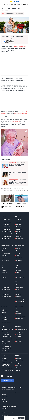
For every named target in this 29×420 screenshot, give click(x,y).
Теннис (18, 253)
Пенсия (3, 355)
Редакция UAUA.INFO (10, 13)
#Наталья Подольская (10, 188)
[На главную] (14, 1)
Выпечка (18, 358)
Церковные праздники (22, 329)
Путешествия (19, 292)
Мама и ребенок (20, 267)
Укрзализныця (5, 260)
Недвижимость (6, 253)
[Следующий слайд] (27, 4)
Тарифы (4, 255)
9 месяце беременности (20, 113)
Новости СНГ (5, 292)
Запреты (18, 336)
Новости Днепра (6, 224)
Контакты (4, 399)
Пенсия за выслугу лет (7, 370)
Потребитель (19, 287)
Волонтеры (5, 319)
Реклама (4, 394)
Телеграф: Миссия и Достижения (10, 406)
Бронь (17, 311)
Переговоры (5, 315)
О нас (3, 385)
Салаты (18, 367)
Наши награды (5, 396)
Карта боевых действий (5, 309)
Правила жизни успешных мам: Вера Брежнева (16, 165)
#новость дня (19, 190)
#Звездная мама (21, 188)
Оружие (4, 317)
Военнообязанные (21, 316)
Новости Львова (6, 229)
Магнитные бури (20, 299)
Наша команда (5, 401)
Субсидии (18, 226)
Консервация (19, 360)
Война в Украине (5, 306)
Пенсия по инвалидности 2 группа (8, 361)
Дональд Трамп (6, 332)
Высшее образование (21, 233)
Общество (18, 216)
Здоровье (18, 265)
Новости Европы (6, 284)
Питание (18, 270)
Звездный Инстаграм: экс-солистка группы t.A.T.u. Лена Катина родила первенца (17, 182)
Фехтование (19, 260)
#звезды (26, 190)
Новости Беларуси (6, 296)
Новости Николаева (7, 240)
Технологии (5, 267)
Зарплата (18, 219)
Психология (19, 275)
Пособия (18, 236)
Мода (17, 289)
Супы (17, 363)
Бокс (17, 250)
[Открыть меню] (2, 1)
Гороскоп (18, 284)
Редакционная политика (8, 389)
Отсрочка (18, 313)
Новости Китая (6, 294)
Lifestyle (17, 282)
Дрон (3, 275)
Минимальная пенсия (7, 368)
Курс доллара (5, 258)
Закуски (18, 370)
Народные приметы (21, 332)
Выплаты (18, 224)
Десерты (18, 365)
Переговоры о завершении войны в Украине (14, 4)
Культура (18, 294)
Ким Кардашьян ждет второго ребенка (17, 173)
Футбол (18, 248)
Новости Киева (6, 219)
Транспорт (4, 250)
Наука (2, 265)
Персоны (3, 326)
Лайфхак (18, 296)
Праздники (18, 326)
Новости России (6, 289)
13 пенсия (4, 358)
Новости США (5, 287)
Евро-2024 (19, 258)
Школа (18, 231)
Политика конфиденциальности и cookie (12, 387)
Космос (4, 270)
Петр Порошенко (6, 343)
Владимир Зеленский (7, 329)
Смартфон (4, 277)
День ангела (19, 339)
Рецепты (17, 355)
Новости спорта (19, 245)
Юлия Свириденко (6, 350)
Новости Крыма (6, 238)
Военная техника (6, 322)
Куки (14, 418)
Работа (18, 222)
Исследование (20, 277)
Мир (2, 282)
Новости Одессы (6, 226)
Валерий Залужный (7, 339)
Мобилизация (19, 306)
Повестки (18, 309)
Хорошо (21, 418)
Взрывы (4, 312)
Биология (4, 272)
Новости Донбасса (6, 236)
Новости (3, 216)
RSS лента (4, 408)
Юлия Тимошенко (6, 346)
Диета (17, 272)
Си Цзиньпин (5, 334)
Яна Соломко (16, 121)
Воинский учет (19, 318)
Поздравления (20, 301)
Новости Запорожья (7, 231)
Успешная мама (12, 162)
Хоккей (18, 255)
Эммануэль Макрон (7, 336)
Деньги (4, 248)
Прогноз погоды (20, 238)
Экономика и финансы (7, 245)
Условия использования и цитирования (11, 392)
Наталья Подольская (19, 46)
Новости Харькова (6, 222)
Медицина (18, 229)
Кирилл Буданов (6, 341)
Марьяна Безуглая (6, 348)
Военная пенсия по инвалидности (7, 365)
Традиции (18, 334)
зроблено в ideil (4, 415)
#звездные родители (9, 190)
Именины (18, 341)
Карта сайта (5, 403)
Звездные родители (13, 179)
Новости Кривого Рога (7, 233)
